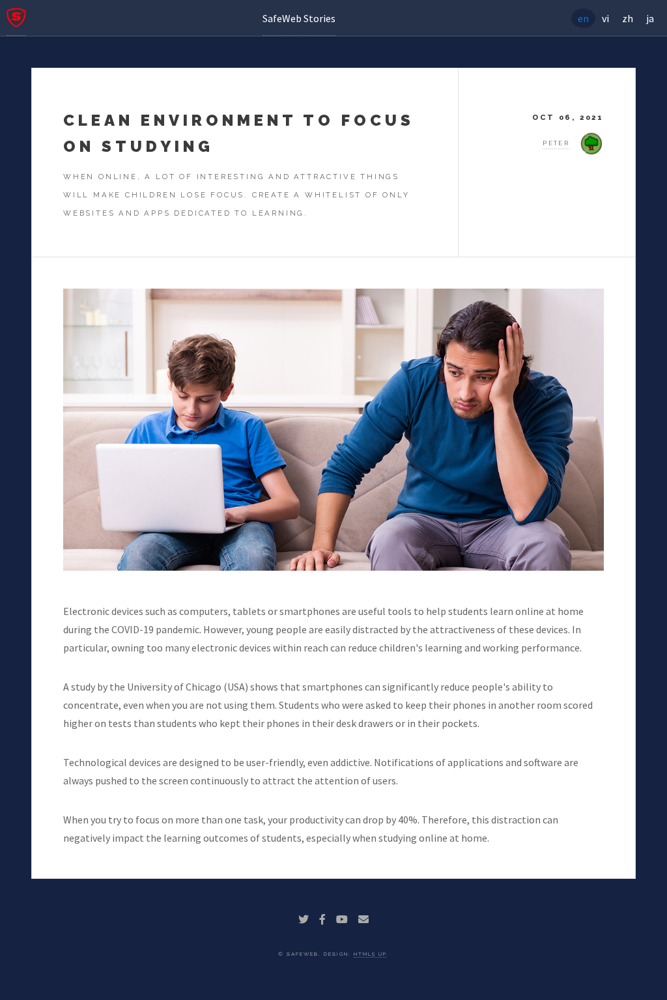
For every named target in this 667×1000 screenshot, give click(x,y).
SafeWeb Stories (299, 18)
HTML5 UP (370, 953)
